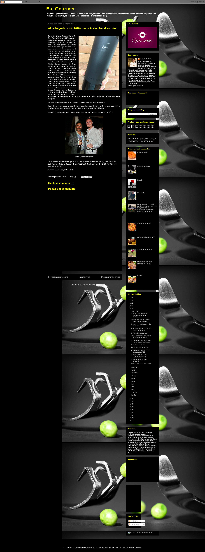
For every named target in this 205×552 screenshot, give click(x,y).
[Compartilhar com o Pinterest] (91, 177)
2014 (131, 412)
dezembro (134, 311)
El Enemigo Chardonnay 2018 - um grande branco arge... (141, 341)
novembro (134, 367)
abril (133, 387)
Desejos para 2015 (143, 166)
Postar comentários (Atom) (87, 284)
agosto (133, 375)
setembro (134, 373)
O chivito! (140, 275)
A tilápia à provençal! (144, 223)
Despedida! (141, 192)
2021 (131, 306)
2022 (131, 303)
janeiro (133, 395)
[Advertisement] (84, 258)
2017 (131, 404)
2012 (131, 418)
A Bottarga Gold (142, 152)
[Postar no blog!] (84, 177)
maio (133, 384)
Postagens (134, 521)
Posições (140, 180)
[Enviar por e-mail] (82, 177)
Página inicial (84, 277)
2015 (131, 409)
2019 (131, 398)
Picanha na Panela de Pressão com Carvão (144, 262)
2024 (131, 297)
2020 (131, 309)
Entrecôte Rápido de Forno (146, 237)
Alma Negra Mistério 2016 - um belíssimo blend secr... (141, 329)
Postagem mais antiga (110, 277)
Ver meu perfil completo (135, 86)
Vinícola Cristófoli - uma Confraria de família (139, 355)
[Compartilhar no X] (86, 177)
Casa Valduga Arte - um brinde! (141, 364)
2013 (131, 415)
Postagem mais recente (58, 277)
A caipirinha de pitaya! (144, 249)
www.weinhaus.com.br (55, 166)
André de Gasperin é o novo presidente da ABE (140, 351)
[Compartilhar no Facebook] (89, 177)
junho (133, 381)
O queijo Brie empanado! (139, 333)
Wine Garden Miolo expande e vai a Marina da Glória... (141, 336)
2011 (131, 421)
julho (133, 378)
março (133, 389)
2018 (131, 401)
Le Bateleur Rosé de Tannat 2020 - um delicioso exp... (140, 320)
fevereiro (134, 392)
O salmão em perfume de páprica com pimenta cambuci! (139, 315)
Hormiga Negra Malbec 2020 (140, 347)
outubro (134, 370)
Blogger (138, 547)
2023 (131, 300)
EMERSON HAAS (146, 59)
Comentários (134, 524)
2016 (131, 407)
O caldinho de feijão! (137, 345)
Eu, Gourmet (60, 8)
